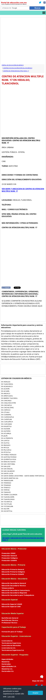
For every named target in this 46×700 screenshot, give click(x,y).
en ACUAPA (5, 391)
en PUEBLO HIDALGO (8, 455)
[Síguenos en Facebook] (43, 2)
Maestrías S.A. (7, 669)
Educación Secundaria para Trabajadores (18, 595)
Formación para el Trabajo (12, 632)
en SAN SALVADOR (8, 471)
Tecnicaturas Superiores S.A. (13, 650)
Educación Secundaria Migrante (14, 593)
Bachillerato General (10, 618)
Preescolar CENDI (8, 553)
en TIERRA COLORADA (9, 495)
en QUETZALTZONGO (8, 457)
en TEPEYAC (5, 490)
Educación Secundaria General (14, 583)
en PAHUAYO (5, 445)
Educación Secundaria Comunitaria (16, 590)
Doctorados (6, 664)
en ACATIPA (5, 389)
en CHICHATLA (6, 405)
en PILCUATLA (6, 450)
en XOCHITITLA (6, 511)
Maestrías (5, 662)
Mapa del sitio (37, 681)
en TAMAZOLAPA (7, 480)
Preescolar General (9, 556)
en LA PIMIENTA (7, 438)
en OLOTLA (5, 443)
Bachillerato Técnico (10, 620)
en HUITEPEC (6, 431)
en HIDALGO (5, 382)
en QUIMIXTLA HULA (8, 459)
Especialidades (7, 659)
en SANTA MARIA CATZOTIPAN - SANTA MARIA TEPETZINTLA (22, 476)
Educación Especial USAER (12, 604)
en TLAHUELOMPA (7, 497)
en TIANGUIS (6, 492)
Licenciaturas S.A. (9, 648)
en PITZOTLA (5, 452)
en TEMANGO (6, 483)
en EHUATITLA (6, 426)
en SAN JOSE (5, 466)
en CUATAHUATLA (7, 417)
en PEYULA (5, 448)
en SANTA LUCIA (7, 473)
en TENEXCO (5, 488)
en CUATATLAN (6, 419)
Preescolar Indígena (10, 558)
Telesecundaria (8, 588)
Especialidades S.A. (9, 666)
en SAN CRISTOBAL (8, 464)
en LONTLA (5, 440)
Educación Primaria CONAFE (13, 574)
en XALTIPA (5, 509)
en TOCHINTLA (6, 502)
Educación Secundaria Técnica (14, 585)
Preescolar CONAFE (9, 560)
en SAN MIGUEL (7, 469)
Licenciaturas (7, 641)
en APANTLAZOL (7, 396)
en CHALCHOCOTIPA (8, 403)
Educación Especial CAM (11, 606)
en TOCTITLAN (6, 504)
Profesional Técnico (9, 623)
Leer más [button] (11, 697)
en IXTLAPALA (6, 433)
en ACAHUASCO (7, 386)
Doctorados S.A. (8, 671)
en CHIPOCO (5, 410)
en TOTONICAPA (7, 506)
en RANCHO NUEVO (8, 462)
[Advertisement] (23, 41)
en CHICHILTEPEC (7, 408)
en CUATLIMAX (6, 424)
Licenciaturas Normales (11, 645)
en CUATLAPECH (7, 422)
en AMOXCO (5, 393)
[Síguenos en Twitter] (40, 2)
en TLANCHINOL (7, 384)
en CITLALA (5, 412)
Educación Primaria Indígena (13, 572)
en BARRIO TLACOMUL (9, 398)
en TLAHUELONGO (8, 499)
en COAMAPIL (6, 415)
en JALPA (4, 436)
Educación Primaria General (13, 569)
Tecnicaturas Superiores (11, 643)
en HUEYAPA (5, 429)
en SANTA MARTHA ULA (9, 478)
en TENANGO (6, 485)
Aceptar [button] (35, 693)
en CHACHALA (6, 400)
